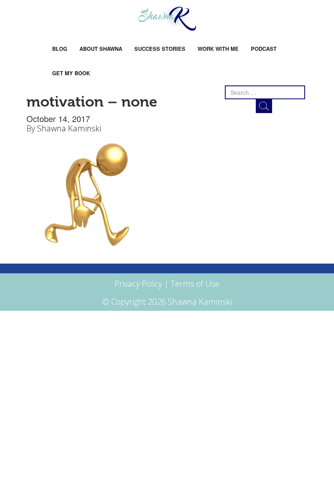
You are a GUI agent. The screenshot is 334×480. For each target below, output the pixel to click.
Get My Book (71, 73)
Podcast (264, 48)
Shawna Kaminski (69, 128)
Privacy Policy (138, 283)
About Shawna (100, 48)
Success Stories (159, 48)
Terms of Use (195, 283)
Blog (59, 48)
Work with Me (218, 48)
